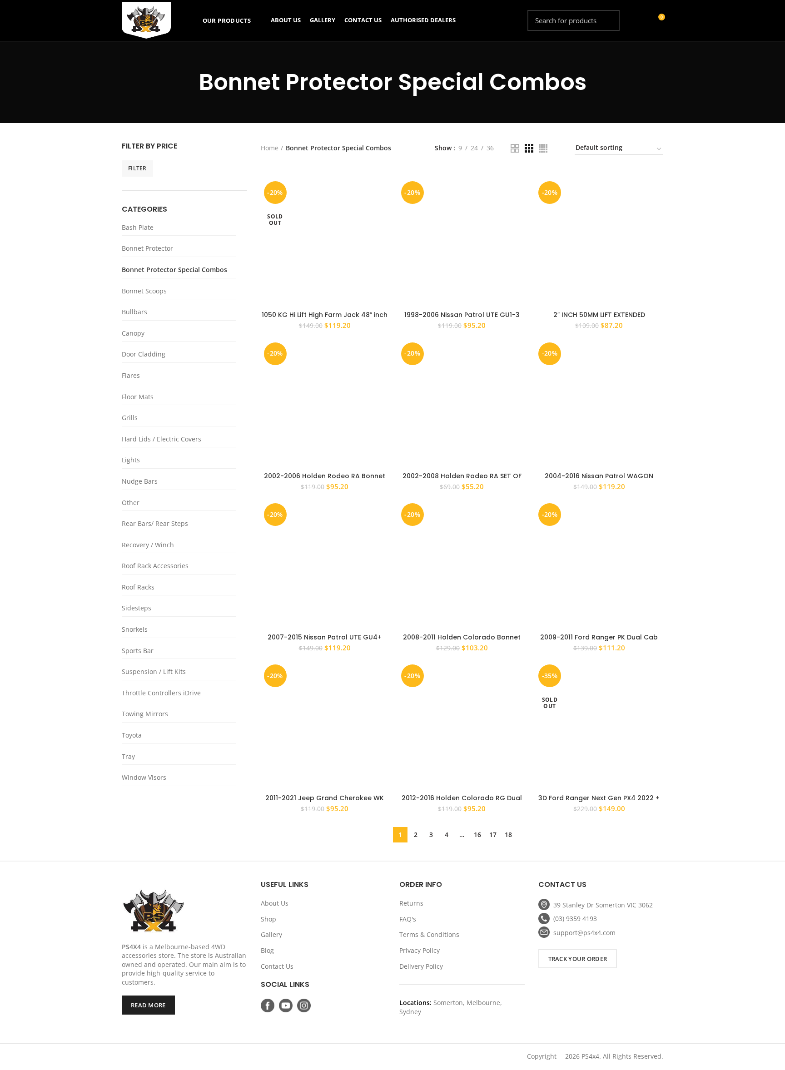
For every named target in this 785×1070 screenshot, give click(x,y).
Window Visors (144, 777)
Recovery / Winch (148, 544)
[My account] (641, 20)
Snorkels (135, 629)
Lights (131, 460)
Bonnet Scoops (144, 291)
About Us (274, 903)
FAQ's (407, 919)
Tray (128, 756)
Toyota (132, 735)
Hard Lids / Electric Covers (161, 439)
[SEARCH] (607, 20)
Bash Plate (138, 227)
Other (130, 502)
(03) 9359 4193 (575, 918)
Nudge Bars (140, 481)
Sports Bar (138, 650)
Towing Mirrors (145, 713)
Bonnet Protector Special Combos (174, 269)
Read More (148, 1005)
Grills (130, 417)
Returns (411, 903)
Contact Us (277, 966)
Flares (131, 375)
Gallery (271, 934)
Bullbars (134, 311)
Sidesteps (136, 608)
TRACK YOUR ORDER (577, 959)
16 (477, 834)
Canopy (133, 333)
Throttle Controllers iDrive (161, 693)
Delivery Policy (421, 966)
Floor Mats (138, 396)
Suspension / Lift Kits (154, 671)
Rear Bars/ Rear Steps (155, 523)
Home (269, 148)
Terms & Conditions (429, 934)
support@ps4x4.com (584, 932)
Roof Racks (138, 587)
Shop (268, 919)
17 (493, 834)
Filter (137, 168)
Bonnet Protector (147, 248)
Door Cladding (143, 354)
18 (508, 834)
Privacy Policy (419, 950)
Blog (267, 950)
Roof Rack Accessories (155, 565)
